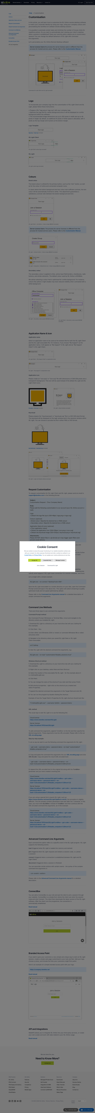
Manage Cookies (60, 560)
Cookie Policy (28, 555)
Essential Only (47, 560)
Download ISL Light (53, 565)
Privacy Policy (38, 555)
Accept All (34, 560)
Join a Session (41, 565)
